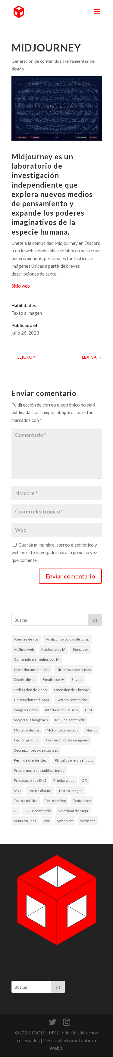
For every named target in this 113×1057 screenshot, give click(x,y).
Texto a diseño (39, 790)
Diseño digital (25, 679)
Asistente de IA (53, 649)
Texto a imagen (26, 313)
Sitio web (20, 285)
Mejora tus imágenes (31, 720)
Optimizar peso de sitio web (36, 750)
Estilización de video (30, 690)
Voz (47, 820)
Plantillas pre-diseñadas (74, 760)
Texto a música (26, 800)
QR (84, 780)
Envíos (76, 679)
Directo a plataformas (74, 669)
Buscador (80, 649)
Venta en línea (25, 820)
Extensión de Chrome (71, 690)
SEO (17, 790)
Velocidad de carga (73, 811)
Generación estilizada (31, 699)
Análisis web (24, 649)
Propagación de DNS (30, 780)
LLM (88, 710)
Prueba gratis (63, 780)
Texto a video (55, 800)
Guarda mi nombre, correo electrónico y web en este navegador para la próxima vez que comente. (54, 552)
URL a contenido (38, 811)
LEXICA (92, 357)
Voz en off (65, 820)
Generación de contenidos (36, 61)
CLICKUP (23, 357)
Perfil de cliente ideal (31, 760)
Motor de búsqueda (62, 730)
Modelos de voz (26, 730)
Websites (88, 820)
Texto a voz (82, 800)
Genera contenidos (72, 699)
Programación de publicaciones (39, 770)
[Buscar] (95, 620)
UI (15, 811)
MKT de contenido (70, 720)
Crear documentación (31, 669)
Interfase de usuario (61, 710)
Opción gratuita (26, 740)
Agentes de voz (26, 639)
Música (91, 730)
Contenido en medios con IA (36, 659)
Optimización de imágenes (67, 740)
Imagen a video (26, 710)
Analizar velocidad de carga (67, 639)
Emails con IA (53, 679)
